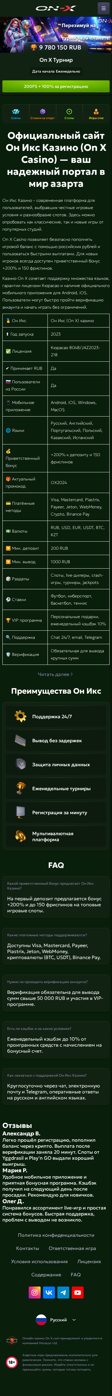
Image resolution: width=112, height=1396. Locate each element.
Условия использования (39, 1261)
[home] (56, 8)
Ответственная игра (72, 1248)
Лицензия (89, 1261)
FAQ (76, 1275)
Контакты (27, 1248)
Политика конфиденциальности (56, 1235)
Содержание (46, 1275)
